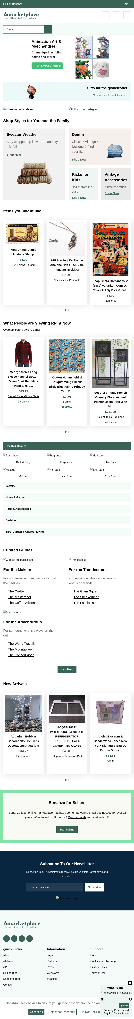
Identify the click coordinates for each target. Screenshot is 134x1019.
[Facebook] (6, 938)
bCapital (52, 978)
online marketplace (40, 812)
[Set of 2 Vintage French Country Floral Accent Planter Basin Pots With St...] (111, 381)
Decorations (23, 756)
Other (110, 760)
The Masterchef (19, 597)
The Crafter (16, 591)
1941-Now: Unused (23, 265)
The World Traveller (22, 643)
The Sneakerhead (86, 597)
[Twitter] (14, 938)
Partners (52, 961)
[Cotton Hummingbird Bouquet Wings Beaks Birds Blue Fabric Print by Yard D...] (67, 381)
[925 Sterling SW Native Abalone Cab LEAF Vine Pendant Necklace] (67, 263)
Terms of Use (98, 973)
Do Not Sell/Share (92, 1012)
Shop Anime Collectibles (49, 65)
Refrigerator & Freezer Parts (67, 756)
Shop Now (14, 154)
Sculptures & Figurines (110, 417)
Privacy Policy (98, 967)
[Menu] (127, 15)
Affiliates (8, 961)
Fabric (67, 401)
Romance (110, 300)
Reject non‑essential (61, 1012)
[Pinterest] (22, 938)
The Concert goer (21, 655)
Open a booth (77, 817)
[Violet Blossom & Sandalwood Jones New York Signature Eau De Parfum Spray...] (111, 733)
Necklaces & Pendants (67, 280)
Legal (50, 955)
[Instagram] (29, 938)
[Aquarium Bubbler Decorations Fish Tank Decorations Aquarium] (23, 733)
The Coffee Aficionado (24, 603)
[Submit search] (48, 29)
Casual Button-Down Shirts (23, 396)
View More (67, 669)
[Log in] (116, 15)
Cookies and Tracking (103, 961)
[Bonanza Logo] (21, 15)
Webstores (53, 973)
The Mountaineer (20, 649)
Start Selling (67, 829)
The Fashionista (85, 603)
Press (50, 967)
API (5, 967)
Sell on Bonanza (13, 4)
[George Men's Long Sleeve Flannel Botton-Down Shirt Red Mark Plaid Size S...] (23, 381)
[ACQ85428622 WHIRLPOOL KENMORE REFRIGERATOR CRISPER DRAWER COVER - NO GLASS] (67, 733)
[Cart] (105, 15)
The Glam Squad (86, 591)
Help (125, 4)
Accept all (36, 1012)
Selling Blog (10, 973)
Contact (7, 984)
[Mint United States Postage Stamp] (23, 263)
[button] (66, 310)
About (6, 955)
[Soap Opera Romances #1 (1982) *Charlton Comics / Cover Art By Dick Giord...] (111, 263)
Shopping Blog (12, 978)
